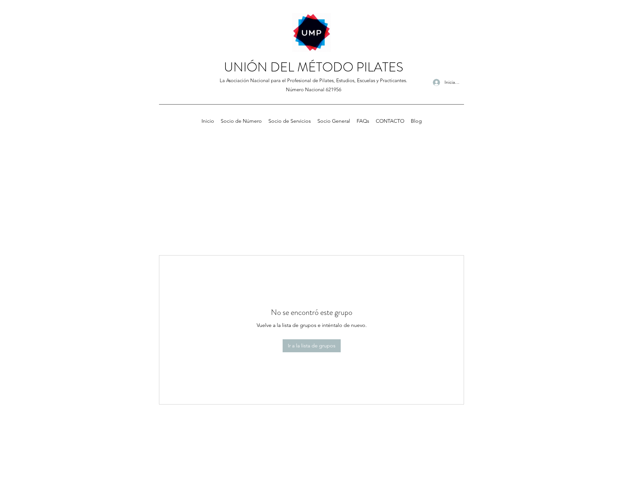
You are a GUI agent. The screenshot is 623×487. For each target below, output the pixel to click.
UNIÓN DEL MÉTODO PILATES (313, 67)
